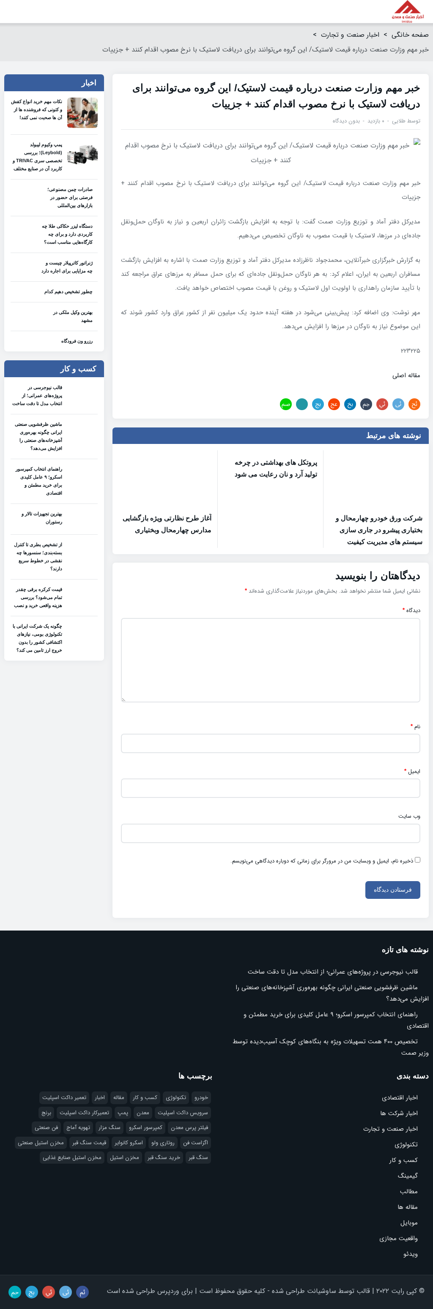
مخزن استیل (124, 1157)
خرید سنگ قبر (164, 1157)
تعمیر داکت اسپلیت (64, 1097)
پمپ (123, 1112)
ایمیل (412, 771)
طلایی (399, 121)
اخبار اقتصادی (400, 1098)
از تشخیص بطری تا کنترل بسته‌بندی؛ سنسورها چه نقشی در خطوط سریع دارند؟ (38, 556)
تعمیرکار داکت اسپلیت (84, 1112)
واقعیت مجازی (398, 1238)
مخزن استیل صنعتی (41, 1142)
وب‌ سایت (409, 816)
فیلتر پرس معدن (189, 1127)
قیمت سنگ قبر (89, 1142)
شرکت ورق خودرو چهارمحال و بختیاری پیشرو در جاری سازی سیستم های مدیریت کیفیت (379, 529)
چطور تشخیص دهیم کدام (68, 291)
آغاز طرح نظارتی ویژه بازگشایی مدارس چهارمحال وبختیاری (167, 523)
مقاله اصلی (406, 375)
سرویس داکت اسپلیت (183, 1112)
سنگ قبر (198, 1157)
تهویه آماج (78, 1127)
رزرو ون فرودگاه (77, 340)
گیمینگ (408, 1176)
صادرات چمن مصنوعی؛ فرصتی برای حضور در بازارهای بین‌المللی (70, 197)
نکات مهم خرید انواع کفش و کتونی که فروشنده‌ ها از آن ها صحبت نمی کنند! (36, 109)
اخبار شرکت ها (399, 1113)
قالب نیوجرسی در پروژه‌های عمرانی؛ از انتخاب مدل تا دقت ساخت (37, 395)
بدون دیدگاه (346, 121)
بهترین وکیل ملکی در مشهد (73, 316)
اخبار (100, 1097)
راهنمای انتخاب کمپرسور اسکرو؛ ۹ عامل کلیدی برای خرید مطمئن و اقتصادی (39, 480)
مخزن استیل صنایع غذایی (72, 1157)
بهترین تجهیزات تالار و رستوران (42, 517)
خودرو (201, 1097)
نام (415, 726)
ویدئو (410, 1254)
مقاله (118, 1097)
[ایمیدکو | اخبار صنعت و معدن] (408, 11)
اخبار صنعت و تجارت (350, 35)
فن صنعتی (46, 1127)
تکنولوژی (406, 1145)
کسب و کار (403, 1160)
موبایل (409, 1223)
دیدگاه (411, 610)
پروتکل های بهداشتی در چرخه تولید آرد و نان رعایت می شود (276, 468)
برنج (46, 1112)
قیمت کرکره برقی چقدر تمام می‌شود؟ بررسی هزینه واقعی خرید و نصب (38, 597)
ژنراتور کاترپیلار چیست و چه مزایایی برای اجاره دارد (67, 266)
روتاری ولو (163, 1142)
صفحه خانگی (410, 35)
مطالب (409, 1192)
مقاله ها (407, 1207)
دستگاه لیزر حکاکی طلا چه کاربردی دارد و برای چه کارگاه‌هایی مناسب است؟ (67, 234)
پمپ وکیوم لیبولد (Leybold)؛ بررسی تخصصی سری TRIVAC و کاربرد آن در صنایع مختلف (37, 156)
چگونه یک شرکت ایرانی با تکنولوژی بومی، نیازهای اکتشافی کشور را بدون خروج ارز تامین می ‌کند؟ (37, 638)
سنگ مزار (110, 1127)
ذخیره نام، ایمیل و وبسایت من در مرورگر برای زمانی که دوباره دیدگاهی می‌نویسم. (321, 861)
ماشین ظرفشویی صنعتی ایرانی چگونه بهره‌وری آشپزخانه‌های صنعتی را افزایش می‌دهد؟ (38, 436)
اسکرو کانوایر (129, 1142)
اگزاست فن (195, 1142)
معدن (143, 1112)
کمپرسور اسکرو (145, 1127)
